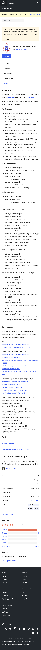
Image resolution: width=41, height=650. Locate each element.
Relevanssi (30, 97)
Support (6, 83)
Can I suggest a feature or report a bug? (16, 449)
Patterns (24, 583)
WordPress (11, 97)
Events (23, 592)
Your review (6, 546)
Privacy (4, 583)
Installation (8, 73)
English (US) (35, 500)
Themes (24, 576)
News (4, 576)
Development (8, 78)
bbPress (6, 612)
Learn (4, 589)
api (30, 505)
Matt (4, 609)
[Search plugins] (22, 20)
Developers (6, 596)
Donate (25, 596)
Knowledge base (8, 443)
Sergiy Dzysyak (21, 49)
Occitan (9, 624)
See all (37, 546)
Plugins (23, 579)
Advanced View (7, 514)
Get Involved (26, 589)
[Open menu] (38, 3)
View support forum (9, 561)
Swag (24, 599)
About (4, 573)
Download (6, 56)
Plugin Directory (7, 8)
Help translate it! (35, 14)
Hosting (4, 579)
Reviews (7, 69)
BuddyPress (7, 615)
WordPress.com (8, 605)
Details (6, 64)
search (36, 508)
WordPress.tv (7, 599)
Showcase (25, 573)
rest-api (30, 508)
